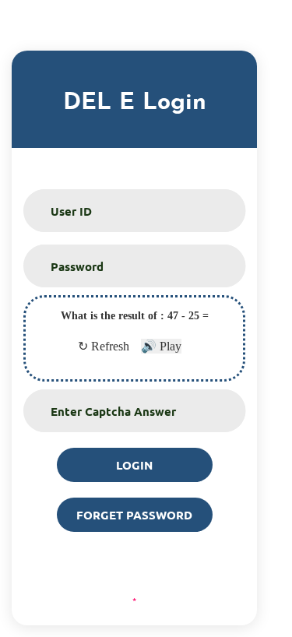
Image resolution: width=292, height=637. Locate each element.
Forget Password (134, 515)
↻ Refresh (103, 346)
